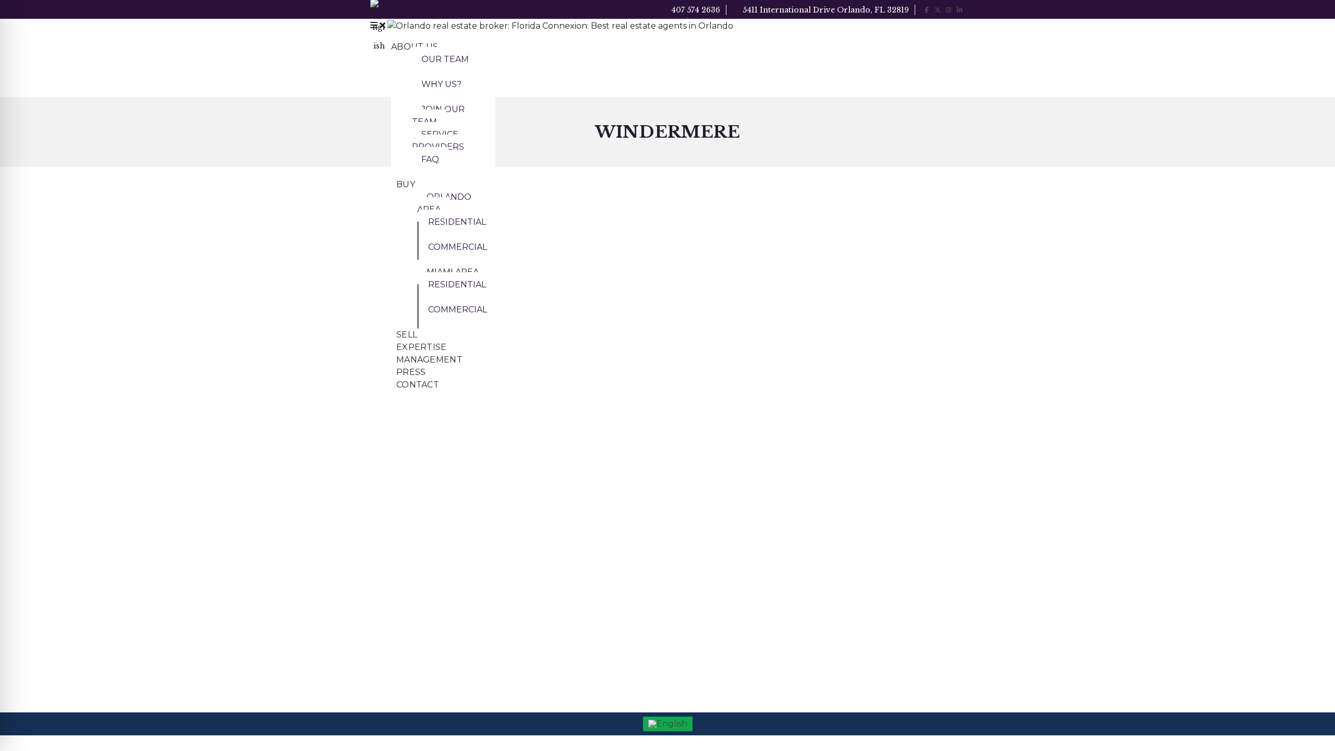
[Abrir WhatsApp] (1309, 725)
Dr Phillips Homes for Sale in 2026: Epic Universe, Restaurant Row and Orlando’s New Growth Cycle (582, 453)
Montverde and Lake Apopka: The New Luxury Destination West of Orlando (581, 635)
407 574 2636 (694, 10)
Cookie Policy (700, 468)
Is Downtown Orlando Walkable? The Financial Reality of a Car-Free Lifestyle (581, 498)
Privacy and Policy (707, 493)
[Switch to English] (668, 724)
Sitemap (691, 519)
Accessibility (697, 443)
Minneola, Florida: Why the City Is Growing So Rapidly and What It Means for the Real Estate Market (580, 590)
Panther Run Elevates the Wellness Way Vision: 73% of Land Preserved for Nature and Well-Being (582, 544)
